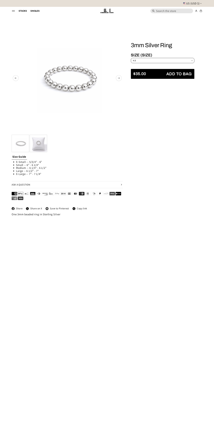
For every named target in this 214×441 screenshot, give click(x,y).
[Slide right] (119, 78)
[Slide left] (16, 78)
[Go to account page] (196, 11)
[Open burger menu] (13, 11)
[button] (171, 11)
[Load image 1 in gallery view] (20, 143)
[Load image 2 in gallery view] (38, 143)
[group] (19, 157)
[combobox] (171, 11)
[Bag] (200, 11)
